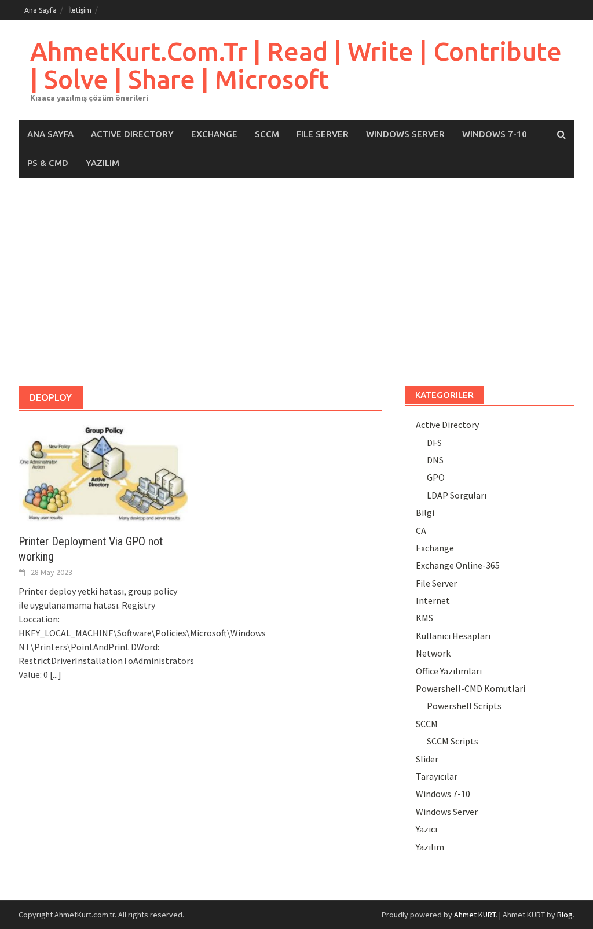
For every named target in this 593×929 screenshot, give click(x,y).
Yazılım (102, 163)
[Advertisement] (296, 282)
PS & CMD (47, 163)
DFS (434, 442)
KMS (424, 618)
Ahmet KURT (475, 914)
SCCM (267, 134)
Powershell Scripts (464, 706)
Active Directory (132, 134)
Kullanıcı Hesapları (453, 636)
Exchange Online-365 (458, 565)
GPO (436, 477)
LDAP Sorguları (456, 495)
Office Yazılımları (449, 671)
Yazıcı (426, 829)
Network (433, 653)
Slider (427, 759)
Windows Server (405, 134)
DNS (435, 460)
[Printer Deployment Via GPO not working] (103, 472)
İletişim (79, 10)
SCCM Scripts (452, 741)
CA (421, 530)
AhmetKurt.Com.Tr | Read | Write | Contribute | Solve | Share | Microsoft (296, 65)
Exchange (214, 134)
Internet (433, 600)
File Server (322, 134)
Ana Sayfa (40, 10)
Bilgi (425, 512)
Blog (565, 914)
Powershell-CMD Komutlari (470, 688)
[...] (55, 674)
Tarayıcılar (436, 776)
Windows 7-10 (494, 134)
